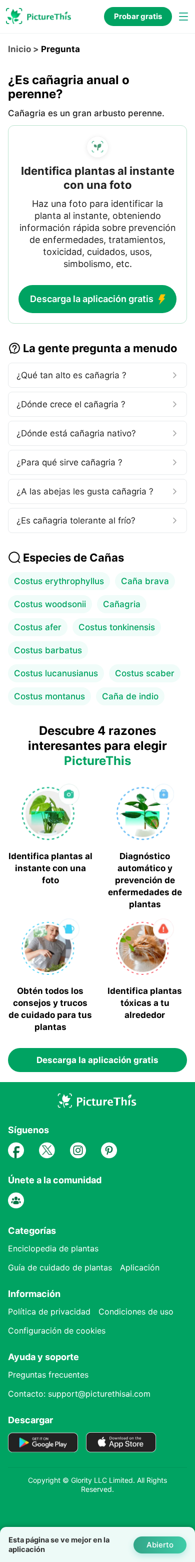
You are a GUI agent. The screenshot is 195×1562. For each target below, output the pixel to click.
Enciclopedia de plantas (53, 1248)
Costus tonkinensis (116, 627)
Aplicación (140, 1267)
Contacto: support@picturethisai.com (79, 1394)
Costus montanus (49, 696)
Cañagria (121, 604)
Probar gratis (138, 16)
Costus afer (38, 627)
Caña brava (145, 581)
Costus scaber (144, 673)
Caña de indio (130, 696)
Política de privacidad (49, 1312)
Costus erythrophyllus (59, 581)
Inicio (19, 49)
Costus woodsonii (50, 604)
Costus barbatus (48, 650)
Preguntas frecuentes (48, 1375)
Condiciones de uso (136, 1312)
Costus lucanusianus (56, 673)
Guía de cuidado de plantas (60, 1267)
